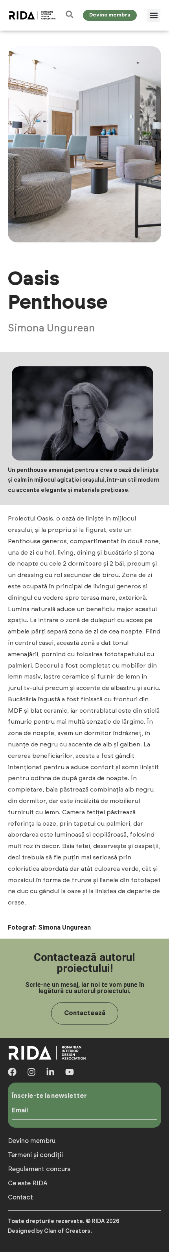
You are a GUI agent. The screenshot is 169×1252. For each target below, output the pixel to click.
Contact (20, 1197)
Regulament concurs (39, 1169)
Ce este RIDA (28, 1183)
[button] (153, 15)
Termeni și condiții (35, 1155)
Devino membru (31, 1141)
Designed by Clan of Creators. (50, 1231)
